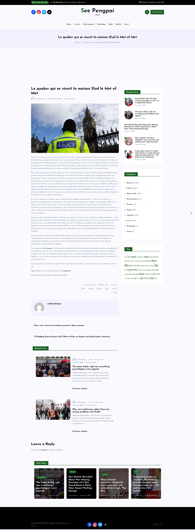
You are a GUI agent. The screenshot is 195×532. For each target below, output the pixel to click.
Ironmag (151, 265)
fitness (147, 265)
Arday (90, 359)
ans (129, 257)
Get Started (157, 12)
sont (138, 278)
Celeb (110, 24)
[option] (49, 483)
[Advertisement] (97, 67)
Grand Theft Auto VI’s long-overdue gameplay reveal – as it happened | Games (147, 101)
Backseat (155, 256)
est (137, 265)
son (135, 278)
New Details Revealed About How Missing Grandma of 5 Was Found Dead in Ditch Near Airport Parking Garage (141, 127)
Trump (146, 278)
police (91, 288)
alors (125, 256)
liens (125, 269)
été (155, 278)
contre (148, 261)
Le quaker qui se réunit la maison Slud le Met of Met (101, 42)
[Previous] (155, 462)
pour (142, 273)
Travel (126, 24)
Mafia (135, 270)
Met (83, 288)
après (133, 257)
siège (131, 278)
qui (108, 288)
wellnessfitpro (40, 99)
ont (125, 274)
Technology (101, 24)
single (128, 278)
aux (143, 256)
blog (144, 261)
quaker (100, 288)
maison (114, 285)
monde (140, 269)
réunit (115, 288)
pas (130, 274)
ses (125, 278)
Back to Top (158, 524)
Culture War (98, 359)
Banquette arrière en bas (131, 261)
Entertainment (88, 24)
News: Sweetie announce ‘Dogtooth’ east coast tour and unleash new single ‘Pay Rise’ (147, 140)
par (128, 274)
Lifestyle (77, 24)
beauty (140, 261)
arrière (139, 256)
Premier (147, 274)
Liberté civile (103, 285)
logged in (44, 450)
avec (146, 256)
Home (69, 24)
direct (131, 265)
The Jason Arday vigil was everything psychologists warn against (147, 114)
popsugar (136, 274)
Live (129, 270)
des (126, 265)
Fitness (129, 210)
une (152, 278)
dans (154, 260)
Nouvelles (155, 269)
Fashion (118, 24)
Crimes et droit (90, 285)
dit (135, 265)
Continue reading (80, 388)
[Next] (159, 462)
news (129, 220)
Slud (115, 292)
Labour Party (98, 402)
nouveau (149, 270)
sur (141, 278)
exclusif (142, 265)
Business (130, 183)
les (156, 265)
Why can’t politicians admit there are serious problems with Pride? (146, 488)
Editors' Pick (131, 193)
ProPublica (154, 274)
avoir (150, 256)
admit (90, 402)
